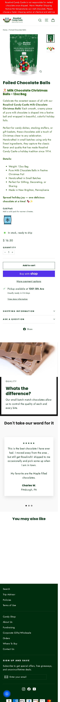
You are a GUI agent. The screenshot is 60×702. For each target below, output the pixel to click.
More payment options (29, 281)
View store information (18, 299)
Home (5, 30)
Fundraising (9, 627)
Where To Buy (10, 643)
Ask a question (13, 319)
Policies (7, 600)
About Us (7, 622)
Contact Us (8, 649)
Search (6, 589)
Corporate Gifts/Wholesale (17, 632)
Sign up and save (16, 660)
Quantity (9, 247)
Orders (6, 638)
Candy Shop (9, 616)
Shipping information (19, 311)
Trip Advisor (9, 594)
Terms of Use (9, 605)
